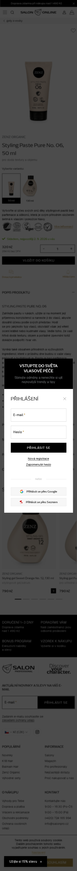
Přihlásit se (38, 447)
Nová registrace (38, 458)
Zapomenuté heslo (38, 465)
